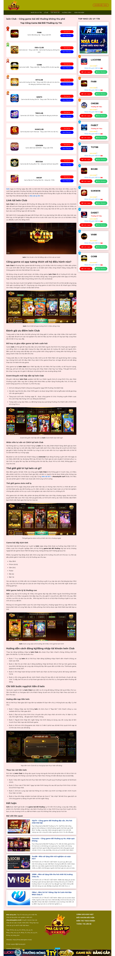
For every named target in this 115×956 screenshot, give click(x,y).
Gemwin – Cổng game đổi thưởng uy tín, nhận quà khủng (53, 840)
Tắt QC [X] (57, 948)
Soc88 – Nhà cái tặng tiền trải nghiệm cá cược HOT (51, 858)
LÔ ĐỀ (46, 12)
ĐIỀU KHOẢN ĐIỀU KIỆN (85, 917)
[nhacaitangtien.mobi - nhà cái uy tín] (22, 5)
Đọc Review (102, 72)
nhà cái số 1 (46, 476)
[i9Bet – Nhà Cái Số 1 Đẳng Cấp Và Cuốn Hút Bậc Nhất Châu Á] (19, 898)
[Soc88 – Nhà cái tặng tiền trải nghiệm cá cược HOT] (19, 862)
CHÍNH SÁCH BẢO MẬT (85, 914)
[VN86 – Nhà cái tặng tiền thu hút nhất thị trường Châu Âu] (19, 880)
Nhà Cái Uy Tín (36, 12)
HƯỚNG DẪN (66, 12)
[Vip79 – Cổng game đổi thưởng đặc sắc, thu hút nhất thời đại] (19, 826)
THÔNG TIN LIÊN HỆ (83, 924)
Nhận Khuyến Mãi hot (92, 68)
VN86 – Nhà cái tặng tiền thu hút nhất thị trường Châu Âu (52, 875)
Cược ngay (86, 72)
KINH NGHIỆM (79, 12)
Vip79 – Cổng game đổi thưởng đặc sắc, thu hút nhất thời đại (52, 822)
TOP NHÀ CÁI (55, 12)
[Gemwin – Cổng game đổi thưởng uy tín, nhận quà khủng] (19, 844)
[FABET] (93, 38)
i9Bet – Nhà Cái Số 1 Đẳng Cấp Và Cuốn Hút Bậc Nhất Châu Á (52, 893)
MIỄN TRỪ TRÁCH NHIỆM (85, 921)
